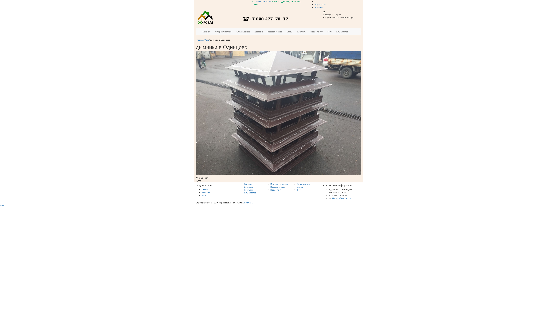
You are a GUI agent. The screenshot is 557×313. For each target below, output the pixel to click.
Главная (200, 39)
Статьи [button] (289, 31)
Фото (206, 39)
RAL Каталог (250, 192)
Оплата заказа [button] (243, 31)
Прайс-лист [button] (315, 31)
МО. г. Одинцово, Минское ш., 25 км (277, 3)
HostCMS (248, 202)
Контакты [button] (301, 31)
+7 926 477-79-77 (263, 1)
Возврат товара (277, 186)
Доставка (248, 186)
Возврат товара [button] (274, 31)
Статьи (300, 186)
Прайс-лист (275, 189)
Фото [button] (329, 31)
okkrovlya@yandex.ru (341, 198)
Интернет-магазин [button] (223, 31)
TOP (2, 205)
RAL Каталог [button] (342, 31)
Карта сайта (320, 4)
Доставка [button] (259, 31)
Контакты (319, 7)
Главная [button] (206, 31)
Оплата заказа (304, 183)
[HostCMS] (205, 17)
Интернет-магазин (279, 183)
